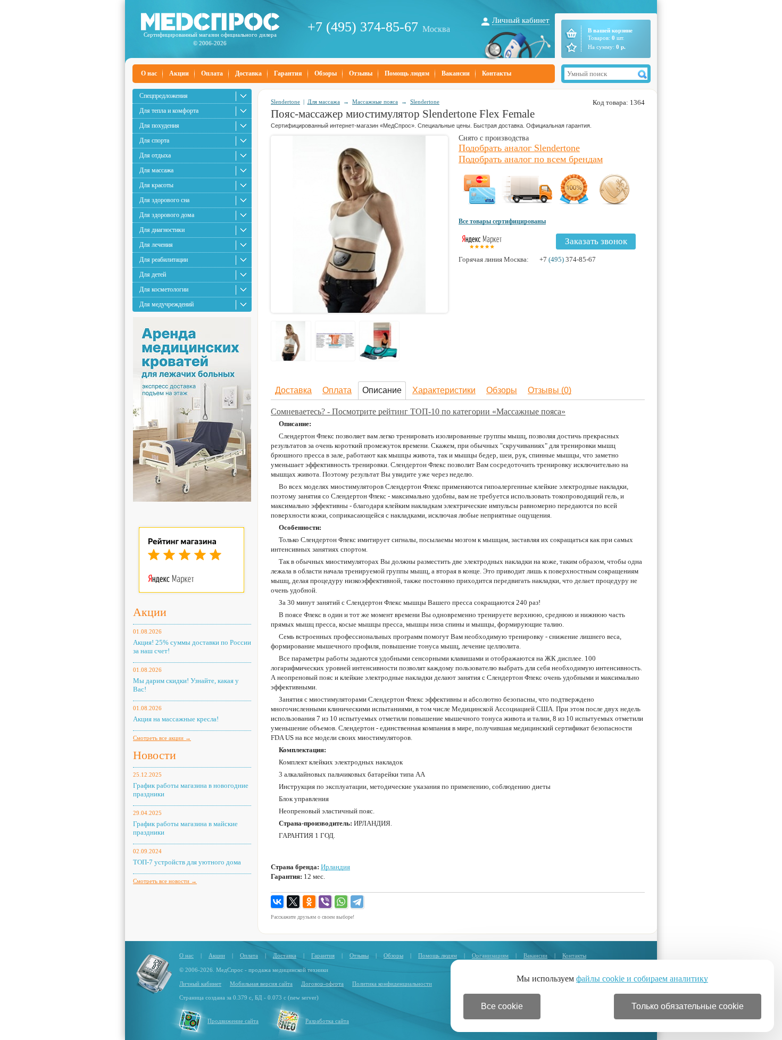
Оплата (212, 73)
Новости (154, 755)
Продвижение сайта (233, 1021)
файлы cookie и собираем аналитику (642, 978)
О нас (149, 73)
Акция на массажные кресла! (176, 719)
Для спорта (154, 140)
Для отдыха (155, 155)
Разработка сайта (327, 1021)
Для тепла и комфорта (168, 110)
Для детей (152, 274)
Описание (382, 390)
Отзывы (360, 73)
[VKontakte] (278, 902)
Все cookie (502, 1006)
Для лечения (156, 244)
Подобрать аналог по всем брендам (531, 159)
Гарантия (288, 73)
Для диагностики (162, 230)
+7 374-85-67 (567, 259)
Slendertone (285, 101)
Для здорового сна (164, 200)
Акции (179, 73)
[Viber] (325, 902)
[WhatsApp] (341, 902)
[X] (294, 902)
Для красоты (156, 185)
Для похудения (159, 125)
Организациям (490, 955)
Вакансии (456, 73)
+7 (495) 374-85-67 (362, 27)
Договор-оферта (322, 983)
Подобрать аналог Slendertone (519, 148)
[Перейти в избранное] (570, 47)
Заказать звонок (596, 241)
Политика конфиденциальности (392, 983)
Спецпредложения (163, 95)
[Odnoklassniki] (310, 902)
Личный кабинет (521, 20)
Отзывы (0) (549, 390)
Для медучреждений (166, 304)
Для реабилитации (163, 259)
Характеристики (444, 390)
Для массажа (156, 170)
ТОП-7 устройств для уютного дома (187, 862)
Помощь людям (407, 73)
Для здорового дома (166, 215)
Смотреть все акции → (162, 738)
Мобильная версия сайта (261, 983)
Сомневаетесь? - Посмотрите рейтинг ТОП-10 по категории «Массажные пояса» (418, 411)
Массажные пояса (375, 101)
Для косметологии (163, 289)
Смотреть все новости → (165, 881)
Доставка (248, 73)
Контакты (496, 73)
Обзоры (325, 73)
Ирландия (335, 867)
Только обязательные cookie (687, 1006)
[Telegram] (357, 902)
